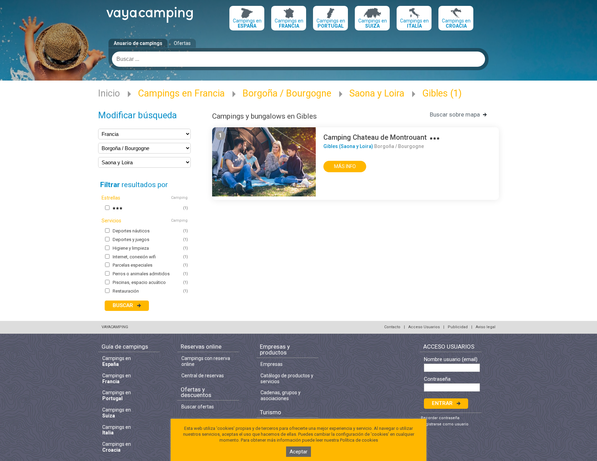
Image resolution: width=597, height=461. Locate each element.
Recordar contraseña (440, 418)
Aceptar (298, 452)
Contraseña (437, 379)
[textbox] (298, 59)
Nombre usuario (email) (450, 359)
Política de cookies (359, 440)
